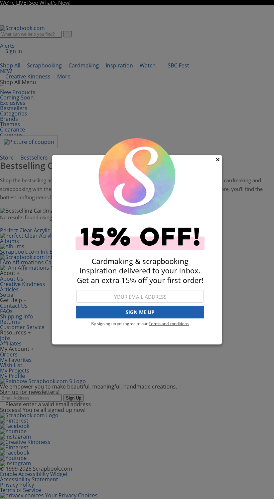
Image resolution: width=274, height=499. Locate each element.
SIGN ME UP (140, 312)
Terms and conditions (169, 323)
